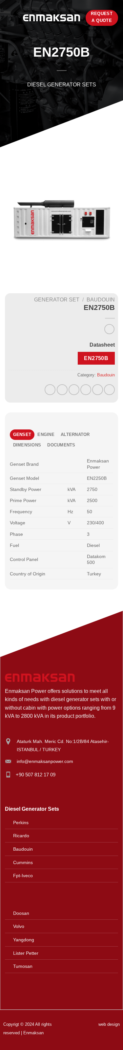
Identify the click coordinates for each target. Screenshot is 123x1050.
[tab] (22, 434)
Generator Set (56, 299)
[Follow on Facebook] (8, 791)
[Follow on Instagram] (17, 791)
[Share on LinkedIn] (109, 389)
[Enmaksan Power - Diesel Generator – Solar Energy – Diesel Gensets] (52, 17)
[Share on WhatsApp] (50, 389)
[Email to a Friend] (85, 389)
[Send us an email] (25, 791)
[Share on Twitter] (74, 389)
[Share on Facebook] (62, 389)
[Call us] (32, 791)
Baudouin (101, 299)
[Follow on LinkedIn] (41, 791)
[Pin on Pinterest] (97, 389)
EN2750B (96, 358)
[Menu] (9, 18)
